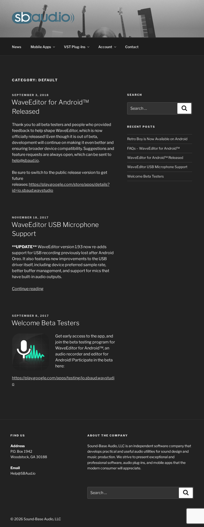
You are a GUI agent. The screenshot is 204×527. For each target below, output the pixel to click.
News (16, 47)
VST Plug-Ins (74, 47)
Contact (132, 47)
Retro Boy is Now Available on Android (157, 139)
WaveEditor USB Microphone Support (157, 167)
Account (105, 47)
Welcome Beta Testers (45, 323)
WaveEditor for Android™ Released (155, 157)
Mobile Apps (41, 47)
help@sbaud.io (25, 160)
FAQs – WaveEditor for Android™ (153, 148)
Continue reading (28, 288)
